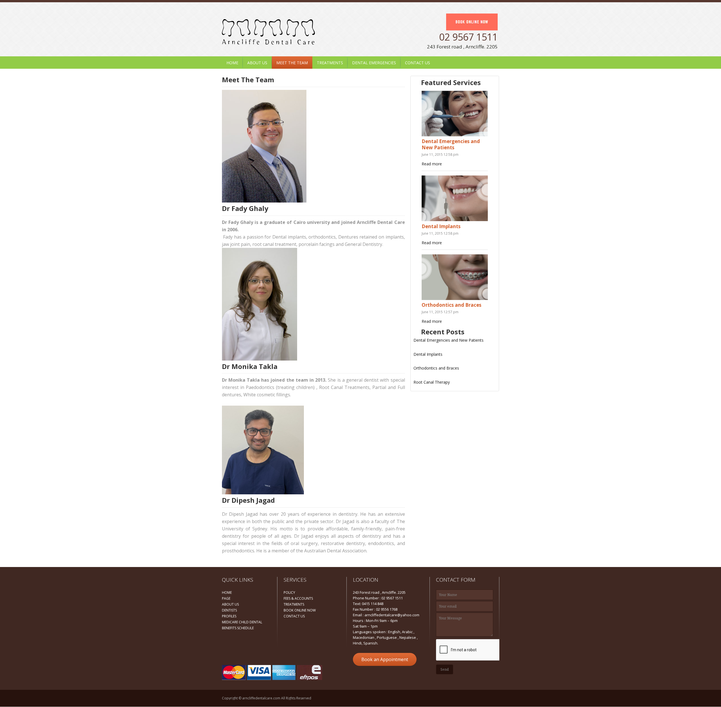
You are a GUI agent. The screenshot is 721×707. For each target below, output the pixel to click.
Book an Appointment (384, 659)
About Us (257, 62)
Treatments (330, 62)
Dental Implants (441, 226)
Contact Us (417, 62)
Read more (432, 163)
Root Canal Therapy (431, 382)
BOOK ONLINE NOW (300, 610)
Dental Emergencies (374, 62)
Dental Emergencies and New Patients (451, 144)
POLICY (289, 592)
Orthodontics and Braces (451, 305)
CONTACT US (294, 616)
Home (232, 62)
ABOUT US (230, 604)
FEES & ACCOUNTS (298, 598)
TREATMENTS (294, 604)
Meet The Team (292, 62)
